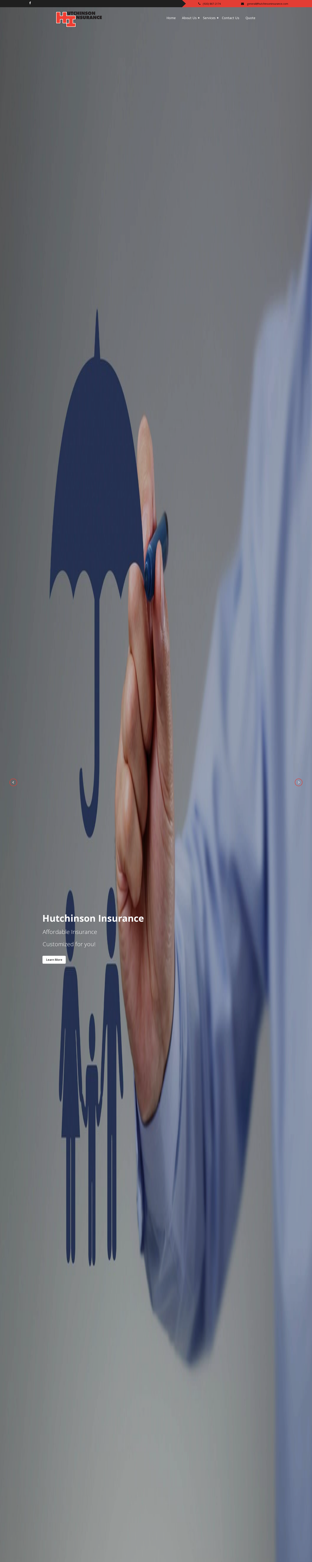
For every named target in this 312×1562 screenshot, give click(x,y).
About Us (189, 18)
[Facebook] (30, 3)
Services (209, 18)
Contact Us (230, 18)
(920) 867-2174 (212, 3)
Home (171, 18)
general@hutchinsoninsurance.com (267, 3)
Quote (250, 18)
